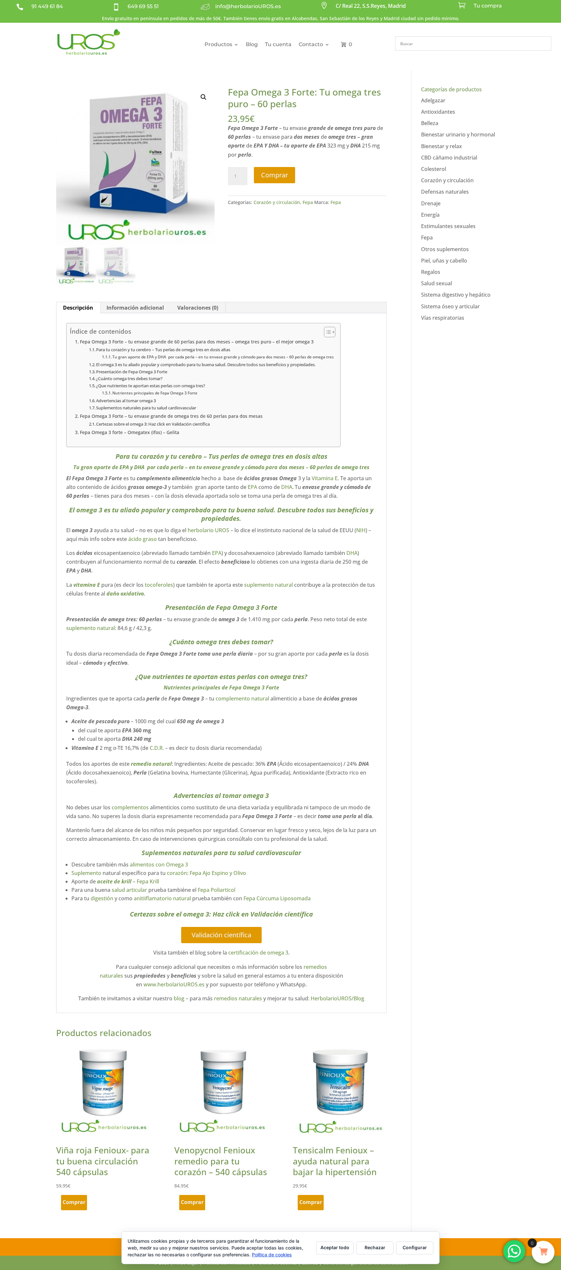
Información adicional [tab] (135, 307)
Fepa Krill (148, 881)
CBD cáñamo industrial (449, 157)
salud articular (129, 889)
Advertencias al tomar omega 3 (126, 401)
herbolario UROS (208, 530)
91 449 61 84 (47, 6)
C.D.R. (156, 747)
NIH (361, 530)
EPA (252, 487)
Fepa (308, 202)
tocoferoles (159, 584)
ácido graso (142, 539)
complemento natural (242, 698)
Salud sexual (436, 283)
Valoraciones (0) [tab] (197, 307)
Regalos (430, 272)
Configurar (415, 1247)
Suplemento (86, 873)
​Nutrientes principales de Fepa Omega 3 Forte (154, 393)
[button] (203, 97)
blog (179, 998)
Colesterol (433, 169)
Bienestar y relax (441, 146)
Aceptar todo (334, 1247)
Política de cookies (272, 1254)
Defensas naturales (445, 191)
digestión (102, 898)
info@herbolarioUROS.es (248, 6)
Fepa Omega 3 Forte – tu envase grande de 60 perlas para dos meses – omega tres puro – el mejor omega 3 (197, 342)
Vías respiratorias (442, 317)
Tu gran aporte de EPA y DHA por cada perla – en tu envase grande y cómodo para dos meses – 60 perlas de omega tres (223, 356)
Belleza (429, 123)
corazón (177, 873)
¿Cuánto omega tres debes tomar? (129, 378)
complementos (130, 807)
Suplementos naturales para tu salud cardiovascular (146, 408)
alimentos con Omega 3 (159, 864)
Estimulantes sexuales (448, 226)
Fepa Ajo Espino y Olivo (217, 873)
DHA (286, 487)
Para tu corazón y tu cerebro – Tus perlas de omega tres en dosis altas (163, 350)
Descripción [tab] (78, 307)
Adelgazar (433, 100)
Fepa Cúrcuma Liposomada (277, 898)
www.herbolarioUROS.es (174, 984)
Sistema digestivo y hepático (456, 294)
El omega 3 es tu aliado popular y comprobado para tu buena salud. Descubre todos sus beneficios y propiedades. (206, 364)
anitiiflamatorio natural (162, 898)
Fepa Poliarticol (216, 889)
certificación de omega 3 (258, 952)
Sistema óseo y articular (450, 306)
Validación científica (221, 934)
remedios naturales (238, 998)
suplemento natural (268, 584)
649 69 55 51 (143, 6)
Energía (430, 214)
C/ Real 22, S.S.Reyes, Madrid (371, 5)
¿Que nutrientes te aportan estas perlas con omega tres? (150, 386)
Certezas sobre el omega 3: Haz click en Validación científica (153, 424)
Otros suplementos (445, 249)
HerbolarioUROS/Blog (337, 998)
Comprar (274, 175)
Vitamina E (325, 478)
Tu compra (488, 6)
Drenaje (431, 203)
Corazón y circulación (277, 202)
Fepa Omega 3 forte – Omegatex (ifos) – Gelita (129, 432)
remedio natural (151, 763)
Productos (218, 44)
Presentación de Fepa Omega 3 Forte (131, 372)
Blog (252, 44)
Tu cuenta (278, 44)
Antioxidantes (438, 111)
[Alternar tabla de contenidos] (326, 332)
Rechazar (375, 1247)
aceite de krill (114, 881)
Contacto (311, 44)
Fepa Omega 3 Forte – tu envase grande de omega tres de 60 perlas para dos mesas (171, 416)
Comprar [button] (74, 1202)
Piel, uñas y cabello (444, 260)
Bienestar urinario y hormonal (458, 134)
